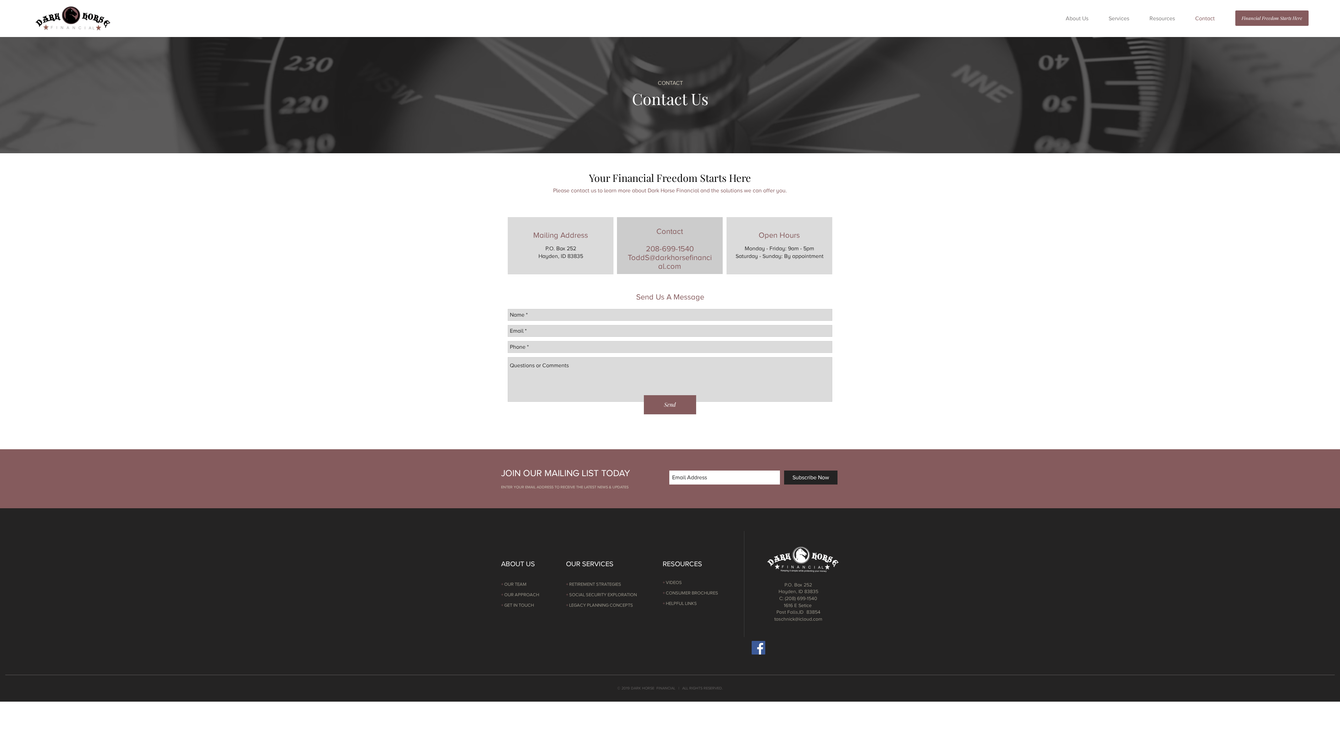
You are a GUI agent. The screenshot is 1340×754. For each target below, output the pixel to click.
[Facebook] (758, 648)
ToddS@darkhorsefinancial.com (670, 262)
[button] (1077, 18)
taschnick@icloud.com (798, 619)
